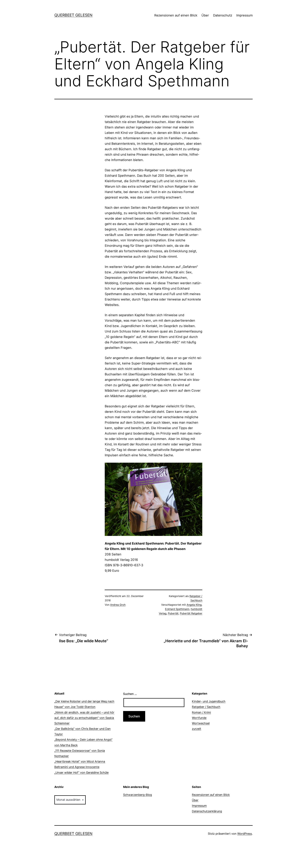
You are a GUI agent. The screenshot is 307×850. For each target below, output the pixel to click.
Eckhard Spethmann (177, 609)
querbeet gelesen (73, 15)
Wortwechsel (201, 723)
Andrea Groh (118, 604)
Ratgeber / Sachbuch (206, 706)
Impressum (244, 15)
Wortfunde (199, 718)
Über (205, 15)
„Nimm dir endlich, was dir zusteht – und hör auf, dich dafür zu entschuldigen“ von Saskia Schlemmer (84, 718)
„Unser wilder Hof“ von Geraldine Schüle (81, 772)
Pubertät (173, 613)
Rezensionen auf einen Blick (175, 15)
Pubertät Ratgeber (191, 613)
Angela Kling (194, 604)
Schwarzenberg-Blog (137, 794)
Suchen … (130, 694)
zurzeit (196, 728)
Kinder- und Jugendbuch (208, 701)
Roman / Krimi (201, 712)
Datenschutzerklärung (207, 811)
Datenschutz (222, 15)
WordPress (244, 833)
